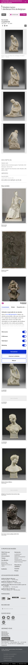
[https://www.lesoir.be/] (15, 597)
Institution (4, 569)
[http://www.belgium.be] (9, 598)
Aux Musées (4, 560)
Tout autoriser (14, 351)
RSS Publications (5, 635)
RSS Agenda (4, 631)
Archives (16, 558)
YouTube (8, 619)
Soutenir (17, 568)
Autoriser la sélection (14, 356)
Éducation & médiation (18, 565)
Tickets (24, 14)
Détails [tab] (13, 307)
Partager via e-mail (7, 26)
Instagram (13, 619)
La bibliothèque (18, 554)
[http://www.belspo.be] (3, 598)
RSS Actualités (4, 634)
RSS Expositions (5, 633)
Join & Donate (15, 14)
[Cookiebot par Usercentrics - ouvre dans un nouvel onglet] (20, 303)
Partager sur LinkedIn (5, 26)
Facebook (4, 619)
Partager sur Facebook (2, 26)
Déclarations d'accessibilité (9, 656)
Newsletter (6, 638)
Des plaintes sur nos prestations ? (10, 654)
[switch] (24, 336)
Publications (17, 555)
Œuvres (25, 26)
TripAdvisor (3, 624)
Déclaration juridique (8, 658)
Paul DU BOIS (7, 177)
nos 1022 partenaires (11, 314)
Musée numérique (19, 562)
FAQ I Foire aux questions (5, 553)
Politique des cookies (8, 660)
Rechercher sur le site (3, 609)
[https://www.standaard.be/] (23, 598)
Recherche (17, 552)
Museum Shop (4, 563)
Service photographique (20, 556)
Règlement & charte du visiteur (6, 565)
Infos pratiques (5, 556)
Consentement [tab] (5, 307)
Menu (3, 14)
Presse (16, 571)
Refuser (14, 360)
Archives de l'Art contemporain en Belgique (20, 560)
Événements (4, 562)
